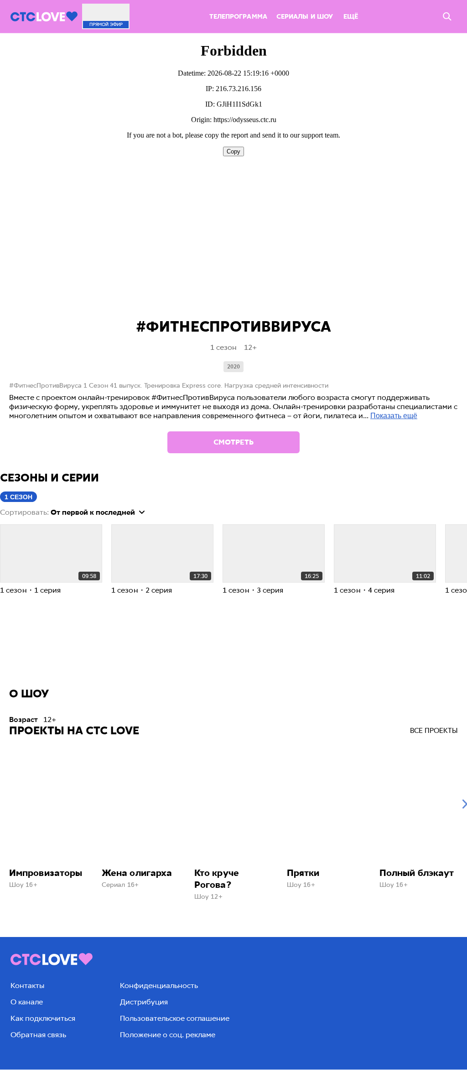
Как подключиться (42, 1018)
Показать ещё (393, 416)
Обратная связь (38, 1034)
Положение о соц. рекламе (167, 1034)
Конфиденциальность (159, 985)
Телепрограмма (238, 16)
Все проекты (434, 730)
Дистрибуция (144, 1002)
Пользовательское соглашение (174, 1018)
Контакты (27, 985)
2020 (233, 366)
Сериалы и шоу (304, 16)
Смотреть (233, 442)
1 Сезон (18, 497)
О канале (26, 1002)
